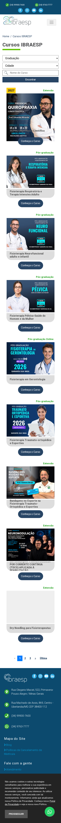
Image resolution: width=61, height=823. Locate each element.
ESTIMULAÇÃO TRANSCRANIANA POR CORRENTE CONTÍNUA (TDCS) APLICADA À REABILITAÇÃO (30, 566)
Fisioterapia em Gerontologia (27, 379)
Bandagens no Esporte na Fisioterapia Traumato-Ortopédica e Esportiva (25, 503)
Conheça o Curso (30, 141)
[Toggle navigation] (51, 22)
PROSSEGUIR (16, 814)
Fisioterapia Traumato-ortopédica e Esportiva (30, 442)
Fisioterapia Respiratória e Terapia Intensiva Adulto (26, 193)
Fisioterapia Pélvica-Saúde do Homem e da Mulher (28, 317)
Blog (9, 744)
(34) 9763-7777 (45, 5)
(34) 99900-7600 (17, 5)
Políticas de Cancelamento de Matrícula (23, 752)
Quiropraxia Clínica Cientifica (27, 130)
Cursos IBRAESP (22, 36)
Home (5, 36)
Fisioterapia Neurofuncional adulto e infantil (26, 255)
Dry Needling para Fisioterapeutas (30, 628)
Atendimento (13, 769)
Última (43, 658)
